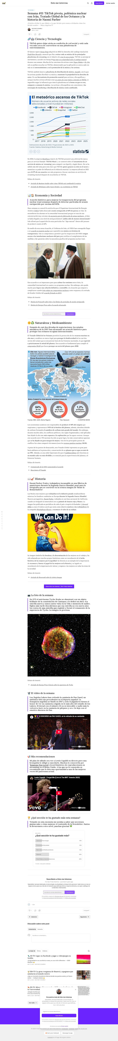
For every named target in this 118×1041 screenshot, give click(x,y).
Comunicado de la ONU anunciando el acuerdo (47, 467)
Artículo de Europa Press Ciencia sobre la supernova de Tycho (52, 685)
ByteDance (46, 159)
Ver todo (32, 1003)
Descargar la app (67, 1033)
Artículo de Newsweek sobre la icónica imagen (46, 577)
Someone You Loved (39, 765)
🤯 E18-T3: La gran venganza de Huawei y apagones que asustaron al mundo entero (50, 973)
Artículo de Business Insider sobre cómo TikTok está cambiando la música (56, 183)
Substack (50, 1037)
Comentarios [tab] (32, 929)
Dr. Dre (87, 62)
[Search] (88, 3)
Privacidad (65, 1028)
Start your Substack (53, 1033)
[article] (59, 961)
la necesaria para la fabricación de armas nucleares (66, 216)
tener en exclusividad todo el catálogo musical (70, 59)
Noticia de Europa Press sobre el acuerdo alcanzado (48, 305)
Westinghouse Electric (44, 509)
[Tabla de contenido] (2, 520)
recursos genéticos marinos (73, 443)
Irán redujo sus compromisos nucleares (55, 290)
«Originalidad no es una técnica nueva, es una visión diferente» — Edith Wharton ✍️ (49, 961)
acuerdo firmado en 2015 (52, 293)
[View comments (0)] (35, 34)
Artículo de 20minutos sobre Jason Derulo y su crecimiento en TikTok (54, 187)
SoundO (77, 72)
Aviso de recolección (81, 1028)
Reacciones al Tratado (38, 470)
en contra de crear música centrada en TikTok (70, 80)
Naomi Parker (48, 499)
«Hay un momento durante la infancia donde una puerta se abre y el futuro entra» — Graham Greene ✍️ (50, 977)
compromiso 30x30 (34, 346)
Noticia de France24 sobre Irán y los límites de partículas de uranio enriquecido (57, 302)
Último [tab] (39, 951)
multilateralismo (70, 453)
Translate (31, 10)
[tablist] (36, 929)
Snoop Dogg (44, 52)
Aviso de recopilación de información (52, 1021)
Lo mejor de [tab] (32, 951)
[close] (75, 989)
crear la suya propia (67, 57)
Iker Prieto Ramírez (37, 28)
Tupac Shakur (78, 62)
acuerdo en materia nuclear (40, 231)
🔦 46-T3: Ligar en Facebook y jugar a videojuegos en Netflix (49, 957)
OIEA (36, 211)
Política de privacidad (70, 1021)
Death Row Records (34, 54)
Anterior (34, 917)
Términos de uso (59, 1019)
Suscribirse (99, 3)
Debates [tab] (45, 951)
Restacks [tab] (40, 929)
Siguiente (83, 917)
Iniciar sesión (110, 3)
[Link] (25, 39)
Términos (71, 1028)
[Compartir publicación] (91, 3)
